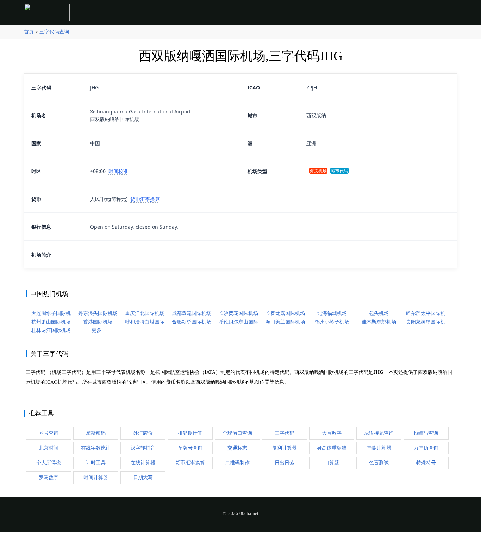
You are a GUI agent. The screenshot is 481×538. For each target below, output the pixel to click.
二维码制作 (237, 462)
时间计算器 (95, 477)
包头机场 (379, 313)
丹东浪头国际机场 (98, 313)
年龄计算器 (379, 448)
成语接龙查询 (379, 433)
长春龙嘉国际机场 (285, 313)
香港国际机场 (98, 321)
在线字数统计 (96, 448)
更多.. (98, 330)
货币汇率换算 (145, 199)
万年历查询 (426, 448)
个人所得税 (48, 462)
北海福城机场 (332, 313)
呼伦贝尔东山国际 (238, 321)
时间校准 (118, 171)
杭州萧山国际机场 (51, 321)
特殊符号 (426, 462)
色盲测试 (379, 462)
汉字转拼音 (143, 448)
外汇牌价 (143, 433)
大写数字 (332, 433)
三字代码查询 (54, 32)
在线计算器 (143, 462)
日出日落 (284, 462)
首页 (29, 32)
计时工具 (96, 462)
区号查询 (48, 433)
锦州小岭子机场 (332, 321)
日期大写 (143, 477)
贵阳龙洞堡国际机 (425, 321)
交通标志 (237, 448)
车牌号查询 (190, 448)
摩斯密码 (96, 433)
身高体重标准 (331, 448)
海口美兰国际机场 (285, 321)
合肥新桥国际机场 (191, 321)
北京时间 (48, 448)
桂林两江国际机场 (51, 330)
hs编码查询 (426, 433)
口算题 (331, 462)
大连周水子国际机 (51, 313)
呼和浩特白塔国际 (144, 321)
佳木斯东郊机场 (379, 321)
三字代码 (284, 433)
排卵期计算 (190, 433)
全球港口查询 (237, 433)
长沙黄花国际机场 (238, 313)
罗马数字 (48, 477)
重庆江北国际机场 (144, 313)
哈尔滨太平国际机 (425, 313)
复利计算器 (284, 448)
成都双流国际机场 (191, 313)
